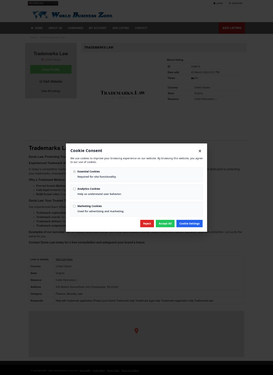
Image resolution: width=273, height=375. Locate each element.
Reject (147, 223)
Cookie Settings (189, 223)
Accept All (165, 223)
